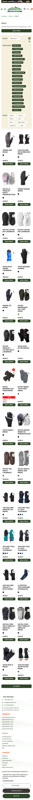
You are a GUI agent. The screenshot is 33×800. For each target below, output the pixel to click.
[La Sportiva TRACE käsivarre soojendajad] (24, 575)
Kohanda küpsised (16, 790)
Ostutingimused (6, 739)
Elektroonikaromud (7, 767)
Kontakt (4, 765)
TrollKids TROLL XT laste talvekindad (24, 509)
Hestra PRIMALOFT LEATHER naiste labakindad (8, 349)
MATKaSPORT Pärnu (7, 726)
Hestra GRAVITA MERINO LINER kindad (23, 470)
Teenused (5, 763)
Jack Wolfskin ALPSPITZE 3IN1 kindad (23, 666)
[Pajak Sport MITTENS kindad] (24, 335)
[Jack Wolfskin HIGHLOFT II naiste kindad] (9, 575)
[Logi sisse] (24, 9)
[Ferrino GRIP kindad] (9, 139)
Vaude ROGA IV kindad (8, 666)
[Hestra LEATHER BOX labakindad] (9, 219)
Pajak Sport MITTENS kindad (23, 347)
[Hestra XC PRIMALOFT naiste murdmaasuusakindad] (9, 178)
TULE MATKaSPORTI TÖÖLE (10, 709)
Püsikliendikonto (6, 737)
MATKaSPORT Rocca (8, 719)
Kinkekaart (5, 758)
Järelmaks (5, 743)
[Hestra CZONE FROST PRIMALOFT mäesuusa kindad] (9, 613)
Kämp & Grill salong (7, 729)
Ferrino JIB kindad (7, 306)
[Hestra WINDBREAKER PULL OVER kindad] (24, 295)
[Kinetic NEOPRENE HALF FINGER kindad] (9, 376)
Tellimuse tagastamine (8, 746)
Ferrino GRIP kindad (7, 151)
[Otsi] (5, 9)
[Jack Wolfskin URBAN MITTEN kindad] (9, 497)
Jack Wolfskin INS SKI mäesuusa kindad (24, 152)
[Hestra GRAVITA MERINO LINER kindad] (24, 458)
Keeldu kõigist (16, 785)
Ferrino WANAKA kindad (24, 190)
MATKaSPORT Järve (7, 722)
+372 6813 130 (8, 699)
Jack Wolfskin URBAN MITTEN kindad (8, 509)
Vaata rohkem (16, 30)
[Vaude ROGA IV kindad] (9, 654)
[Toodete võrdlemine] (28, 9)
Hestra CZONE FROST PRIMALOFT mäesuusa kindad (9, 627)
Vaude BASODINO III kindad (24, 267)
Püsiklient (5, 756)
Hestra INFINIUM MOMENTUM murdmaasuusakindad (24, 432)
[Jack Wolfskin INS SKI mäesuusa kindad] (24, 139)
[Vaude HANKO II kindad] (9, 419)
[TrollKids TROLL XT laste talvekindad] (24, 497)
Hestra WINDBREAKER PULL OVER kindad (22, 308)
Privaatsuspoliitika (7, 741)
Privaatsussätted (8, 780)
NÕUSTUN (16, 796)
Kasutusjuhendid (7, 760)
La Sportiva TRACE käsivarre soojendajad (24, 587)
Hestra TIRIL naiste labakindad (7, 470)
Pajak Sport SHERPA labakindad (7, 268)
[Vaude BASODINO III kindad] (24, 256)
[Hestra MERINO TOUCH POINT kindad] (24, 376)
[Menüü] (1, 9)
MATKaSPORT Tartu (7, 724)
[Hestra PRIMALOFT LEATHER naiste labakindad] (9, 335)
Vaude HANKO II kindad (8, 431)
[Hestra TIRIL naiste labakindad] (9, 458)
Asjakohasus (13, 38)
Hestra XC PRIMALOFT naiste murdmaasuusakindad (9, 191)
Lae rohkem (16, 686)
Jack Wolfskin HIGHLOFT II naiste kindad (8, 587)
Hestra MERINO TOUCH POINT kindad (23, 388)
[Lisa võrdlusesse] (13, 136)
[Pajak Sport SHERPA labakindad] (9, 256)
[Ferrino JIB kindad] (9, 295)
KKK (3, 748)
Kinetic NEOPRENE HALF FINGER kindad (8, 388)
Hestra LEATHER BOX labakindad (9, 230)
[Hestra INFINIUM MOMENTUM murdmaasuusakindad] (24, 419)
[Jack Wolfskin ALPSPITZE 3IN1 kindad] (24, 654)
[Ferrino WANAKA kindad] (24, 178)
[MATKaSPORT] (15, 9)
